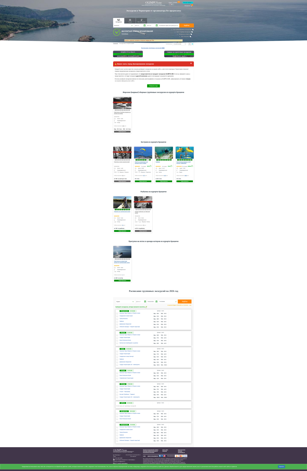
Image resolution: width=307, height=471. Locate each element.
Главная (115, 43)
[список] (192, 44)
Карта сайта (165, 449)
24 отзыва (164, 166)
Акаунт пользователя (153, 456)
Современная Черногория (126, 378)
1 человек (162, 301)
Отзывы (176, 2)
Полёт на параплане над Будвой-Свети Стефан (141, 162)
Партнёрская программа (148, 452)
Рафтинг (122, 321)
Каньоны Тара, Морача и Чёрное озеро (130, 313)
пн (115, 110)
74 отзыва (143, 166)
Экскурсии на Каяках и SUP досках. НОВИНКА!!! (183, 162)
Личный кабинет (187, 2)
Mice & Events (142, 22)
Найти (186, 25)
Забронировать (122, 131)
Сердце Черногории (125, 337)
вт (118, 110)
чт (122, 110)
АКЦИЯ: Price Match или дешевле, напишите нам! (128, 54)
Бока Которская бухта (125, 340)
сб (127, 110)
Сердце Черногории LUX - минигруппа (130, 364)
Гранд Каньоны (124, 318)
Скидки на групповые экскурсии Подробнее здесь (179, 54)
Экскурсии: (189, 5)
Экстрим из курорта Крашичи (153, 142)
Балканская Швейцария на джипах (129, 343)
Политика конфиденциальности (150, 451)
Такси (130, 22)
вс (129, 110)
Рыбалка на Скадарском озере (122, 211)
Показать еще (153, 86)
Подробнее (125, 34)
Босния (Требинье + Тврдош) (127, 394)
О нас (144, 456)
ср (120, 110)
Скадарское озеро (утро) (126, 315)
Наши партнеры (181, 449)
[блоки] (189, 44)
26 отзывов (184, 166)
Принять (281, 466)
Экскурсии (119, 22)
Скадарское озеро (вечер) (127, 356)
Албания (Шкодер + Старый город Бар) (130, 326)
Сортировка (169, 44)
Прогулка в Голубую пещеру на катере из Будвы (122, 113)
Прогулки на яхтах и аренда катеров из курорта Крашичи (154, 241)
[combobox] (123, 25)
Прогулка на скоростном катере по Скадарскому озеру (122, 262)
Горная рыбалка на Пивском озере (142, 212)
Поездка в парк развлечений (122, 162)
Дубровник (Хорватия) (125, 324)
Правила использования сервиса (150, 449)
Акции (170, 2)
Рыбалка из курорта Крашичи (154, 192)
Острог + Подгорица (125, 391)
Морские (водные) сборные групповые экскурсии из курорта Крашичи (153, 92)
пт (124, 110)
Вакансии (164, 451)
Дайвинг (158, 162)
